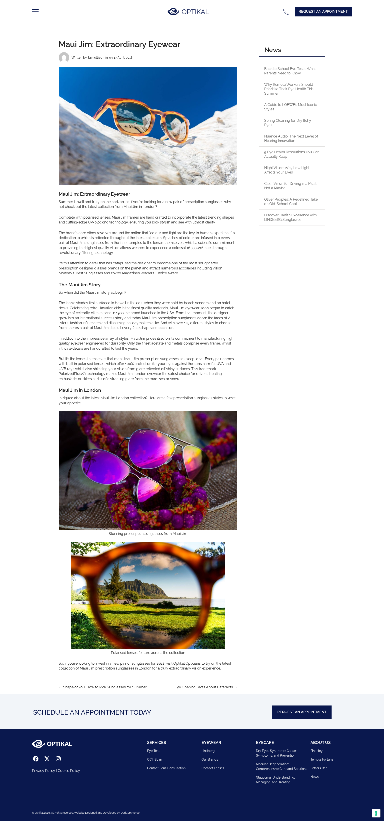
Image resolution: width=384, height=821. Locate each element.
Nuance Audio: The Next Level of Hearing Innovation (291, 138)
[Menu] (36, 11)
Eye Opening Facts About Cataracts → (206, 687)
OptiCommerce (130, 812)
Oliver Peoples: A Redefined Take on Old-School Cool (291, 201)
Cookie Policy (69, 771)
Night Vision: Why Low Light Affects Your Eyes (286, 170)
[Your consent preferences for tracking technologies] (376, 813)
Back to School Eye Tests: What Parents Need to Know (290, 71)
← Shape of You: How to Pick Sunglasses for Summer (103, 687)
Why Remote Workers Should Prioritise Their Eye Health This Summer (289, 89)
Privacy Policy (43, 771)
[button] (323, 11)
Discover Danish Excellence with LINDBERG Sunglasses (290, 217)
